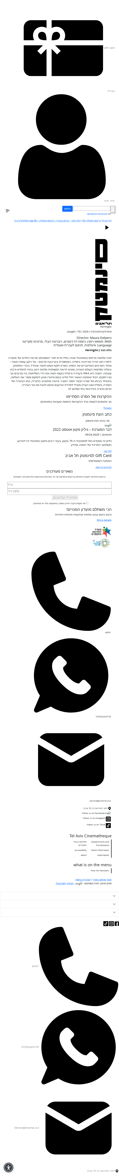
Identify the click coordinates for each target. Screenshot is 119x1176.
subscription (103, 855)
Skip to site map (110, 1)
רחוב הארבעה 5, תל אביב (95, 808)
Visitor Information (100, 850)
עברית (111, 91)
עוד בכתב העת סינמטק (98, 420)
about (84, 855)
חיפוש (67, 208)
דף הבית (107, 220)
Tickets (107, 408)
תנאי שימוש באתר (102, 879)
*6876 (108, 632)
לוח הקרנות (102, 213)
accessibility (81, 850)
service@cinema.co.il (100, 801)
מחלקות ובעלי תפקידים (80, 844)
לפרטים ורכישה (104, 467)
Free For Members (100, 870)
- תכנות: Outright (65, 883)
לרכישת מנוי (92, 213)
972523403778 (103, 716)
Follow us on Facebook (93, 813)
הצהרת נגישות (82, 879)
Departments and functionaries (100, 844)
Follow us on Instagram (94, 818)
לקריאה (108, 451)
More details (104, 520)
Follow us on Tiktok (96, 824)
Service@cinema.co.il (26, 1128)
